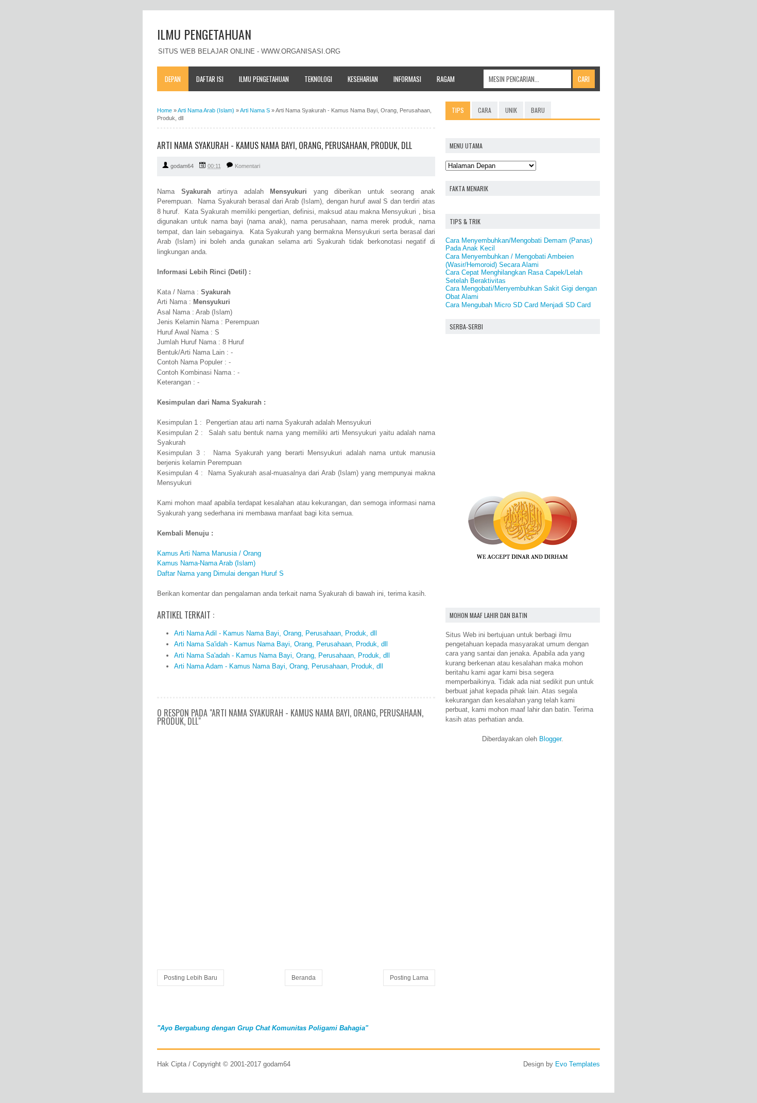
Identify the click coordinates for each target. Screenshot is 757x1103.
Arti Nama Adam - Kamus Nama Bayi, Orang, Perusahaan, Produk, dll (278, 666)
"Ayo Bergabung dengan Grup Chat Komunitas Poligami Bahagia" (262, 1028)
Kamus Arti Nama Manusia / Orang (209, 553)
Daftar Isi (209, 79)
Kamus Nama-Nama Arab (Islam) (206, 563)
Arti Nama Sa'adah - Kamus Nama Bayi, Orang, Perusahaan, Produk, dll (282, 655)
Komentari (247, 166)
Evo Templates (577, 1064)
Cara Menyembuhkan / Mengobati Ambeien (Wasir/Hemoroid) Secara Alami (509, 261)
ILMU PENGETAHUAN (204, 34)
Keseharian (363, 79)
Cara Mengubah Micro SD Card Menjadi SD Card (518, 305)
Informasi (407, 79)
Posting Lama (409, 977)
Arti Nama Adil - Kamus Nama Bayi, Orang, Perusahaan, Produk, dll (275, 633)
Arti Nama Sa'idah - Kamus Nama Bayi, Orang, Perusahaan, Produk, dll (281, 644)
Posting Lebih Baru (190, 977)
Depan (173, 79)
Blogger (550, 739)
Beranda (303, 977)
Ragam (446, 79)
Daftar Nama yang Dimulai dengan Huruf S (220, 573)
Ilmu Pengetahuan (264, 79)
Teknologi (318, 79)
